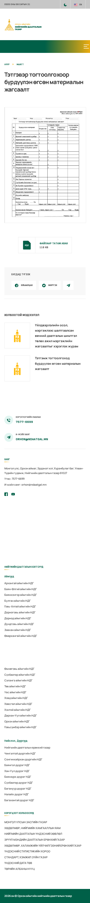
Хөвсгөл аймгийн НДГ (18, 704)
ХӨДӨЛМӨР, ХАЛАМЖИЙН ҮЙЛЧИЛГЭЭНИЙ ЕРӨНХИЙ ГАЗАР (42, 845)
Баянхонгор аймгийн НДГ (20, 595)
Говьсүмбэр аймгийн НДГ (20, 727)
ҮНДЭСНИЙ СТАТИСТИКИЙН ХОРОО (27, 851)
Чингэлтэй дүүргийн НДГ (20, 753)
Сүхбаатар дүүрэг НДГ (18, 783)
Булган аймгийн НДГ (17, 601)
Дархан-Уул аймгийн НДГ (20, 715)
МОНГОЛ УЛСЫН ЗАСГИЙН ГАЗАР (25, 822)
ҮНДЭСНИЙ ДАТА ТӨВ (18, 863)
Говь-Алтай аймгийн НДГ (20, 606)
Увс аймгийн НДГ (15, 692)
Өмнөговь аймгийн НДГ (19, 669)
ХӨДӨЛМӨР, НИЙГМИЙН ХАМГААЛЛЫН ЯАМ (32, 828)
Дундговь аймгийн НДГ (19, 624)
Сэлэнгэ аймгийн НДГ (18, 680)
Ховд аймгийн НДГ (16, 698)
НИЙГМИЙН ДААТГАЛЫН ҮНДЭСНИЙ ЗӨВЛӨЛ (33, 834)
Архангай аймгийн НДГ (19, 583)
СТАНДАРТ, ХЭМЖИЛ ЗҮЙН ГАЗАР (26, 857)
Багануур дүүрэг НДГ (17, 788)
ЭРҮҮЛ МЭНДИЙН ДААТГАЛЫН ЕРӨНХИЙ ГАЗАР (34, 840)
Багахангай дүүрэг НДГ (19, 800)
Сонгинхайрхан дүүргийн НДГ (23, 759)
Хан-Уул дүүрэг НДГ (16, 771)
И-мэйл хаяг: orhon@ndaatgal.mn (25, 485)
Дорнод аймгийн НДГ (17, 618)
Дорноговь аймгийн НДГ (19, 612)
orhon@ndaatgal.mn (32, 439)
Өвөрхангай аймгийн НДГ (20, 636)
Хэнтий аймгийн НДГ (17, 710)
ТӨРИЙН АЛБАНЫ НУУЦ (19, 869)
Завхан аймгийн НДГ (17, 630)
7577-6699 (24, 422)
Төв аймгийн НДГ (15, 686)
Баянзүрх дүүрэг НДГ (17, 777)
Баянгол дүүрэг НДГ (17, 765)
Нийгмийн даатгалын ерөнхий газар (27, 747)
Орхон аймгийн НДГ (16, 721)
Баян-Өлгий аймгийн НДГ (20, 589)
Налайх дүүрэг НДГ (16, 794)
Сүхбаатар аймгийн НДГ (19, 675)
